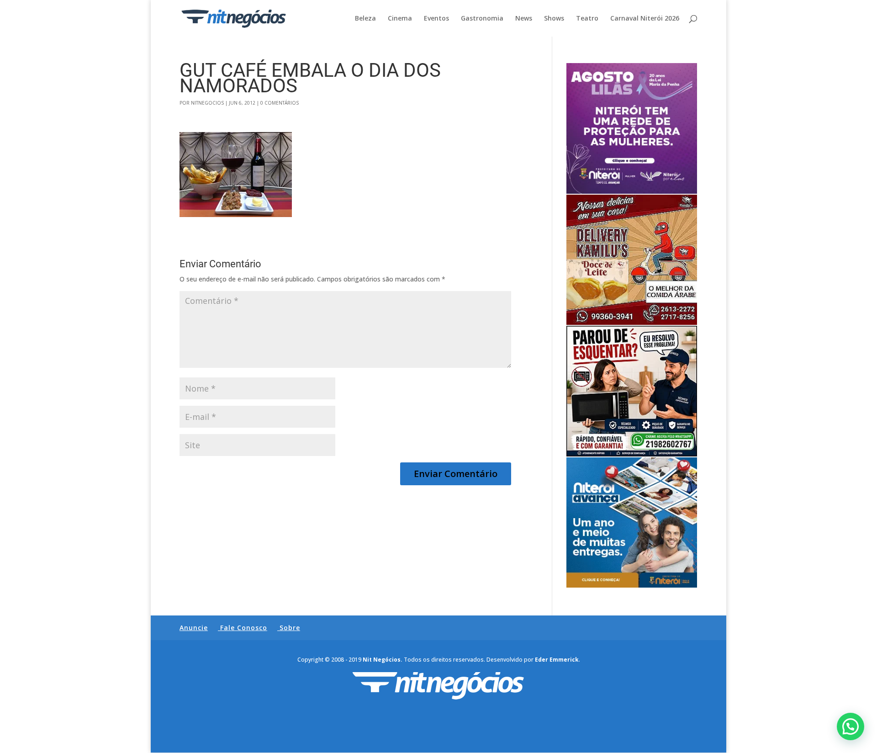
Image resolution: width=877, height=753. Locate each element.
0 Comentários (279, 103)
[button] (850, 726)
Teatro (587, 18)
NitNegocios (207, 103)
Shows (554, 18)
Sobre (290, 627)
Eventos (436, 18)
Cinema (400, 18)
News (523, 18)
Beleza (365, 18)
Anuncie (194, 627)
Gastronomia (482, 18)
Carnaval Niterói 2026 (644, 18)
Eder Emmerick (557, 659)
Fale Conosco (243, 627)
